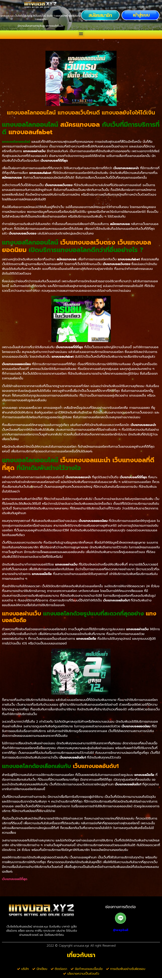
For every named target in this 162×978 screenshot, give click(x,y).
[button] (81, 33)
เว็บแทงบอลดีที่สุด (14, 879)
